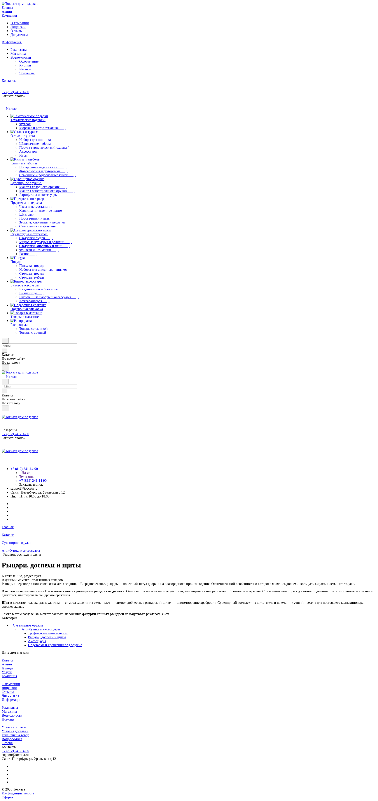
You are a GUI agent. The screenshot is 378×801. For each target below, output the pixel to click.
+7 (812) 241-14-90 (15, 92)
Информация (11, 700)
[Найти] (5, 367)
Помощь (8, 719)
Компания (9, 676)
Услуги (7, 672)
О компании (19, 23)
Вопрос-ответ (12, 739)
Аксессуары (37, 641)
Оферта (7, 797)
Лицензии (18, 27)
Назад (25, 473)
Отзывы (16, 31)
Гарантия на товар (15, 735)
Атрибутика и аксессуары (41, 629)
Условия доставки (15, 731)
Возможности (21, 57)
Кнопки (25, 65)
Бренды (7, 668)
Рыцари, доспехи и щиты (47, 637)
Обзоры (7, 743)
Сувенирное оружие (28, 625)
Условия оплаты (14, 727)
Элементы (27, 73)
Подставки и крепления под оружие (55, 645)
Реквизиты (18, 49)
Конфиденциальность (18, 793)
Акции (7, 664)
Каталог (8, 660)
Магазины (18, 53)
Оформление (28, 61)
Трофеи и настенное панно (48, 633)
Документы (19, 35)
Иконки (25, 69)
